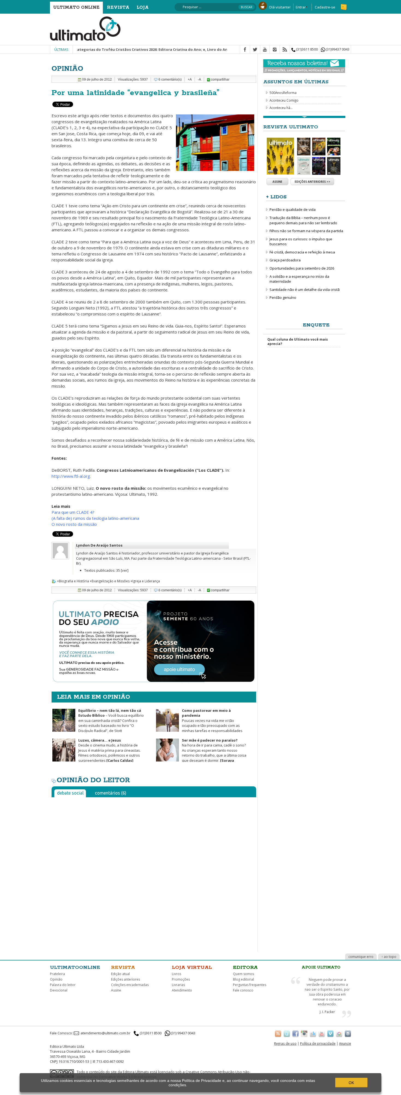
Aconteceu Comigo (284, 100)
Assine (277, 182)
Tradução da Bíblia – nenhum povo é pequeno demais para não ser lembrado (303, 220)
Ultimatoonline (75, 967)
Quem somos (243, 974)
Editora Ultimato (136, 1071)
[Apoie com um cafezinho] (262, 5)
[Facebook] (245, 50)
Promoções (181, 979)
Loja (143, 7)
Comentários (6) (110, 792)
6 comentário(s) (170, 79)
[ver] (124, 570)
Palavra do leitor (63, 984)
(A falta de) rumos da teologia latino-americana (95, 518)
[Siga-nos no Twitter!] (286, 1033)
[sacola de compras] (344, 5)
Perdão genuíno (283, 297)
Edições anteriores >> (312, 182)
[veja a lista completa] (304, 117)
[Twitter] (255, 50)
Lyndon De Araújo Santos (99, 545)
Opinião (56, 979)
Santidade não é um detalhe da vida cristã (305, 289)
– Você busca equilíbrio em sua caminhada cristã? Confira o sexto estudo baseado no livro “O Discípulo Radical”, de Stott (111, 720)
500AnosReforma (283, 92)
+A (190, 79)
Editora (245, 967)
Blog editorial (243, 979)
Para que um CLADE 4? (73, 512)
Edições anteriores (125, 979)
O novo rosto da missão (74, 524)
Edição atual (120, 974)
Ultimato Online (76, 7)
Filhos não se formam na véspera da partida (306, 230)
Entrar (301, 7)
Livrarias (178, 984)
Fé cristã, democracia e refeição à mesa (302, 252)
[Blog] (348, 1033)
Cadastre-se (325, 7)
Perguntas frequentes (249, 984)
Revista (118, 7)
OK (351, 1083)
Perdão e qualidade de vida (293, 209)
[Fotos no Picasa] (339, 1033)
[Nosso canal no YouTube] (321, 1033)
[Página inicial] (85, 28)
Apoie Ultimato (321, 967)
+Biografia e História (73, 581)
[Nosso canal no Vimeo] (330, 1033)
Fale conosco (243, 990)
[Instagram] (275, 50)
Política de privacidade (318, 1043)
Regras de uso (285, 1043)
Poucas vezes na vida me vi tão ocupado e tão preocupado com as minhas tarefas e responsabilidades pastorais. (199, 723)
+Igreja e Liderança (145, 581)
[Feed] (285, 50)
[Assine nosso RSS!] (278, 1033)
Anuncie (345, 1043)
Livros (176, 974)
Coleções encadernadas (130, 984)
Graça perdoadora (285, 260)
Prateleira (57, 974)
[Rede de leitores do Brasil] (313, 1033)
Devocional (58, 990)
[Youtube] (265, 50)
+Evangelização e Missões (110, 581)
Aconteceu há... (281, 107)
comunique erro (360, 956)
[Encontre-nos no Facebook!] (295, 1033)
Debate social (70, 792)
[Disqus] (154, 869)
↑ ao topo (388, 956)
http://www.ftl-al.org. (71, 476)
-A (199, 79)
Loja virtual (192, 967)
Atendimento (182, 990)
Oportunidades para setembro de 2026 (302, 268)
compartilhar (219, 79)
